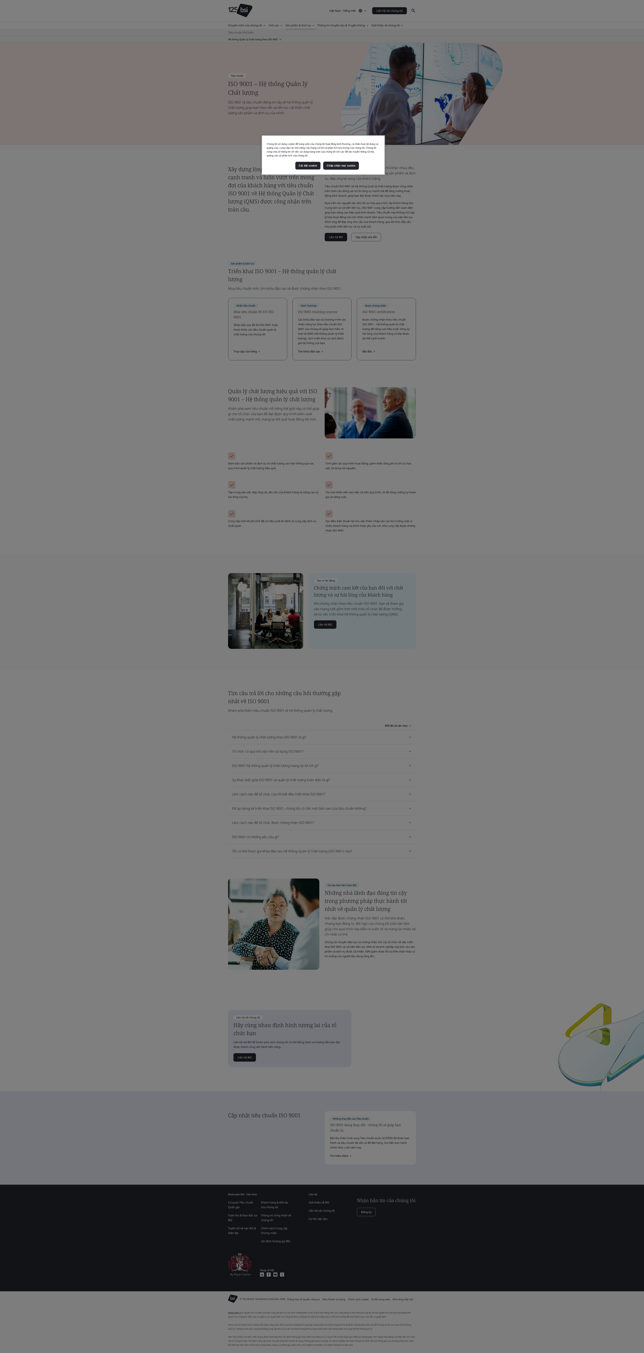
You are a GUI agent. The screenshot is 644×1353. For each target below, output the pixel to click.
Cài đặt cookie (308, 165)
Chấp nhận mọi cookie (341, 165)
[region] (323, 155)
